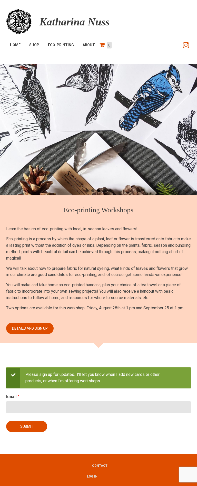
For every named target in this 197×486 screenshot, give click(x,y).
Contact (99, 465)
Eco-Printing (61, 45)
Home (15, 45)
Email (11, 396)
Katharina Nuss (75, 22)
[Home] (19, 21)
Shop (34, 45)
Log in (92, 476)
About (89, 45)
